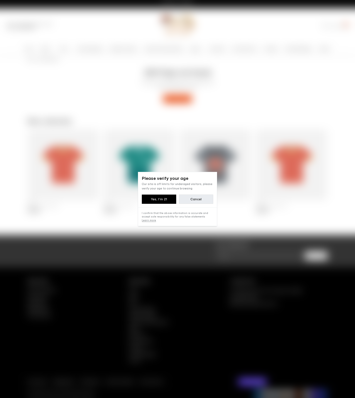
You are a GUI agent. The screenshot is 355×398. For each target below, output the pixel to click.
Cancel (196, 199)
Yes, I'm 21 (159, 199)
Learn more (149, 220)
